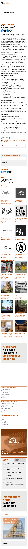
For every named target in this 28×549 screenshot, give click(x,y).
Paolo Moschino (6, 203)
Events (6, 140)
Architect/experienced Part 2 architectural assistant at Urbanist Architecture (14, 474)
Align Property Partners (7, 403)
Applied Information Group (8, 406)
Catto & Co (19, 201)
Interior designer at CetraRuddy (13, 478)
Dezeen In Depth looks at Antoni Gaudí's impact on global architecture (7, 296)
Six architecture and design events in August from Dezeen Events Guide (6, 277)
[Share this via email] (10, 30)
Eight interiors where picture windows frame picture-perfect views (7, 335)
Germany (3, 421)
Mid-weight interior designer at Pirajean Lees (13, 468)
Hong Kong (4, 422)
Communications (5, 391)
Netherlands (4, 424)
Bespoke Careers (8, 27)
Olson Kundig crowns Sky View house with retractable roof (20, 335)
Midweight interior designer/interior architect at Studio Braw (14, 484)
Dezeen (4, 257)
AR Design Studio (5, 408)
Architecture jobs (6, 179)
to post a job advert (11, 352)
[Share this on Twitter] (5, 30)
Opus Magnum (6, 239)
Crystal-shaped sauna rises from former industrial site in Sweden (6, 316)
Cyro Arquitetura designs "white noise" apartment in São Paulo (20, 316)
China (2, 419)
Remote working (6, 24)
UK (13, 24)
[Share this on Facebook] (2, 30)
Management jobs (13, 140)
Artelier (3, 410)
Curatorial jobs (5, 394)
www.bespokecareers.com (8, 135)
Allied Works (4, 405)
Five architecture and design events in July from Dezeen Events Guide (20, 277)
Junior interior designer (5, 200)
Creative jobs (4, 392)
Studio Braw (5, 222)
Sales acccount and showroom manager (20, 255)
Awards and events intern (6, 255)
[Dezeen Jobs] (5, 3)
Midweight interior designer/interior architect (6, 219)
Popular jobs (5, 460)
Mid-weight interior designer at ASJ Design (14, 464)
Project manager (19, 200)
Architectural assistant (21, 218)
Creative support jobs (8, 182)
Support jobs (22, 140)
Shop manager (18, 238)
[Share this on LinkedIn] (7, 30)
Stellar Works (19, 257)
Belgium (3, 417)
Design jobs (5, 180)
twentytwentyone (20, 239)
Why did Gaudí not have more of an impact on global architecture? (20, 296)
